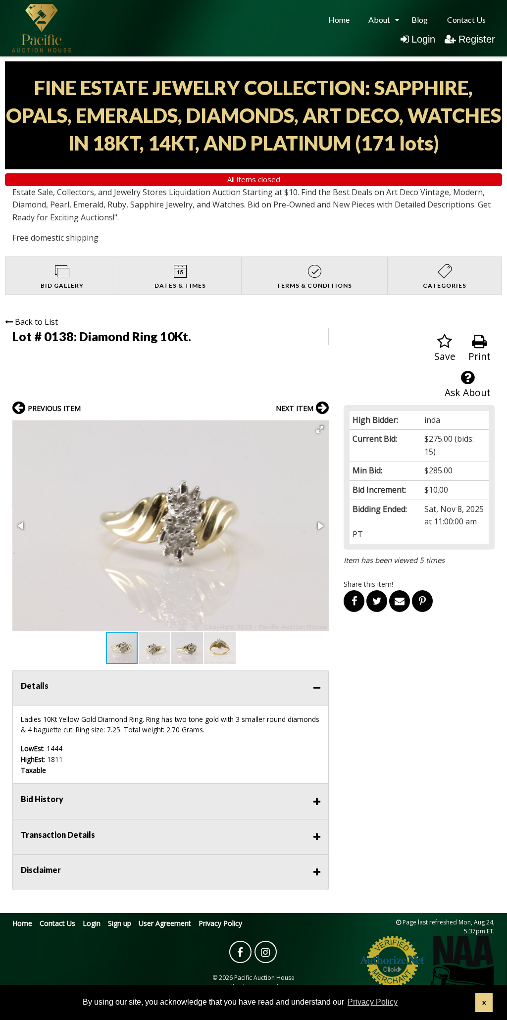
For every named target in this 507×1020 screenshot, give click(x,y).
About (379, 19)
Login (423, 39)
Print (479, 356)
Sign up (119, 923)
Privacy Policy (220, 923)
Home (339, 19)
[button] (320, 429)
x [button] (484, 1002)
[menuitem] (339, 19)
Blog (419, 19)
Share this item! (368, 584)
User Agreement (165, 923)
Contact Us (466, 19)
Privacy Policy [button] (373, 1002)
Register (476, 39)
